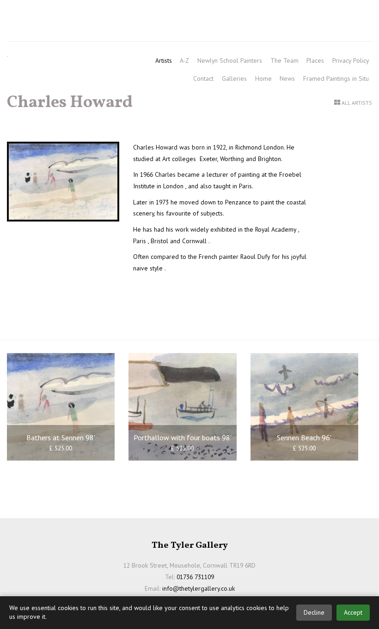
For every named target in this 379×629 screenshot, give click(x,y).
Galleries (234, 78)
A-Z (184, 60)
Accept (353, 612)
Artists (163, 60)
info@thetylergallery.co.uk (82, 30)
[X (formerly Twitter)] (342, 14)
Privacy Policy (350, 60)
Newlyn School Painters (229, 60)
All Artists (357, 102)
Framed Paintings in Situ (336, 78)
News (287, 78)
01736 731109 (33, 14)
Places (315, 60)
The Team (284, 60)
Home (263, 78)
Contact (203, 78)
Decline (314, 612)
